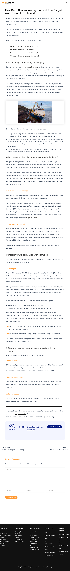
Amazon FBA (33, 539)
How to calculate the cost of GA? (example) (24, 53)
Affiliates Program (34, 549)
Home (1, 532)
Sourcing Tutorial (4, 541)
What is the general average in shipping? (24, 46)
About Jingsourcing (5, 535)
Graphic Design (34, 547)
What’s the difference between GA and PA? (24, 56)
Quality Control (34, 541)
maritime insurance (31, 67)
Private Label (33, 532)
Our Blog (2, 545)
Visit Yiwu (2, 543)
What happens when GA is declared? (22, 50)
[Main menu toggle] (66, 3)
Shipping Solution (34, 537)
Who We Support (19, 541)
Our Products (3, 533)
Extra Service (18, 539)
